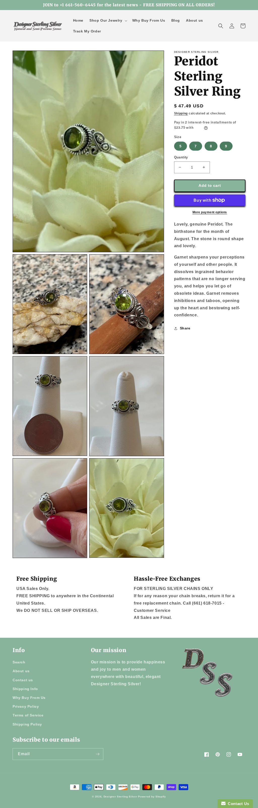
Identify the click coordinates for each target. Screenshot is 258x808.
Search (19, 662)
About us (21, 671)
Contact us (23, 680)
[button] (107, 20)
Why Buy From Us (29, 698)
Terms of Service (28, 715)
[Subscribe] (97, 754)
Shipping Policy (27, 724)
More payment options (209, 212)
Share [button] (185, 328)
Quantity (181, 157)
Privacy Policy (26, 706)
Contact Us (237, 803)
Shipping (181, 113)
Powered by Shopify (152, 796)
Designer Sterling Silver (120, 796)
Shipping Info (25, 689)
